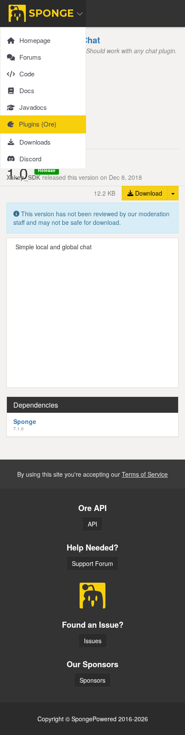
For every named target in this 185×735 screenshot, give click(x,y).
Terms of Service (145, 474)
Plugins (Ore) (37, 123)
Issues (93, 640)
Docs (26, 90)
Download (147, 193)
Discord (30, 158)
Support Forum (92, 563)
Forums (30, 56)
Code (26, 73)
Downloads (35, 141)
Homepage (34, 40)
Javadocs (33, 107)
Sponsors (92, 680)
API (92, 524)
